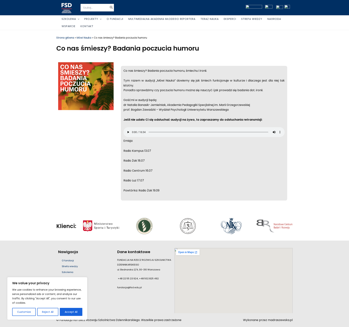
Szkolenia (67, 272)
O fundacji (68, 260)
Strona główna (65, 37)
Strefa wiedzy (70, 266)
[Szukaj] (111, 7)
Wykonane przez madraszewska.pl (268, 320)
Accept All (71, 312)
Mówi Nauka (84, 37)
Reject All (47, 312)
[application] (77, 19)
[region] (47, 298)
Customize (24, 312)
